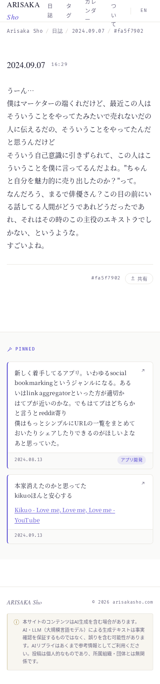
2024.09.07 (26, 65)
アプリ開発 (132, 460)
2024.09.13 (29, 535)
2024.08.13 (29, 459)
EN (143, 10)
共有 (142, 279)
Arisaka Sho (25, 31)
